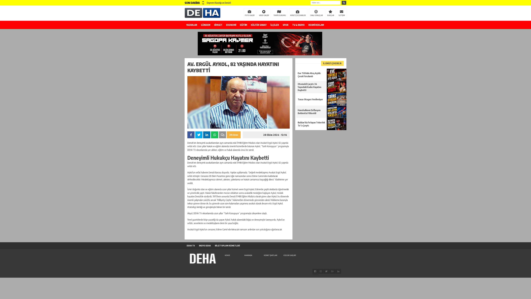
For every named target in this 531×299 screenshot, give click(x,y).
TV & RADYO (298, 25)
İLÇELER (274, 25)
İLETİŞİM (342, 15)
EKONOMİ (231, 25)
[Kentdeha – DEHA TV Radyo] (203, 13)
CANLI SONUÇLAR (316, 15)
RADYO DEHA (205, 245)
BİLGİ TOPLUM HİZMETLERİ (227, 245)
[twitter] (326, 271)
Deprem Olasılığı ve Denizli (219, 2)
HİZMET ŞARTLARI (270, 255)
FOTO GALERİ (250, 15)
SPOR (285, 25)
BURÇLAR (330, 15)
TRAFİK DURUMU (279, 15)
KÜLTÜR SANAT (259, 25)
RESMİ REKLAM (316, 25)
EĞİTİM (243, 25)
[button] (203, 2)
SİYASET (218, 25)
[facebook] (315, 271)
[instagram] (320, 271)
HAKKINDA (248, 255)
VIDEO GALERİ (264, 15)
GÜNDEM (205, 25)
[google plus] (332, 271)
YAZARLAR (191, 25)
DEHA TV (191, 245)
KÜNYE (227, 255)
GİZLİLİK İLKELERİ (289, 255)
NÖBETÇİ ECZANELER (298, 15)
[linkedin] (338, 271)
